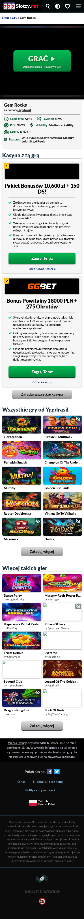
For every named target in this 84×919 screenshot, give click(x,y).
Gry (14, 17)
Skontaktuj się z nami (48, 781)
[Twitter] (57, 772)
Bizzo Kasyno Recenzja (42, 268)
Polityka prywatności (40, 790)
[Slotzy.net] (20, 6)
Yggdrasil (24, 110)
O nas (21, 781)
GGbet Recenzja (42, 382)
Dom (5, 17)
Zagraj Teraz (42, 258)
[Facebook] (49, 772)
